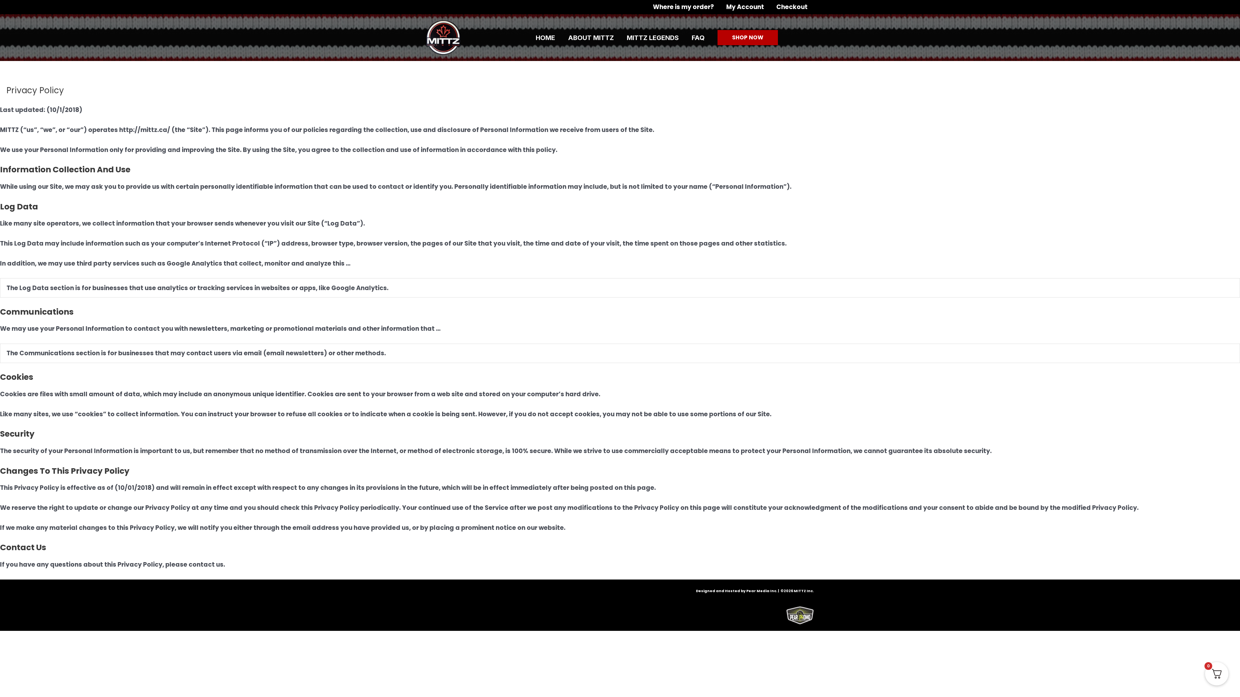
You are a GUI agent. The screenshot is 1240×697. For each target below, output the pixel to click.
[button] (748, 37)
